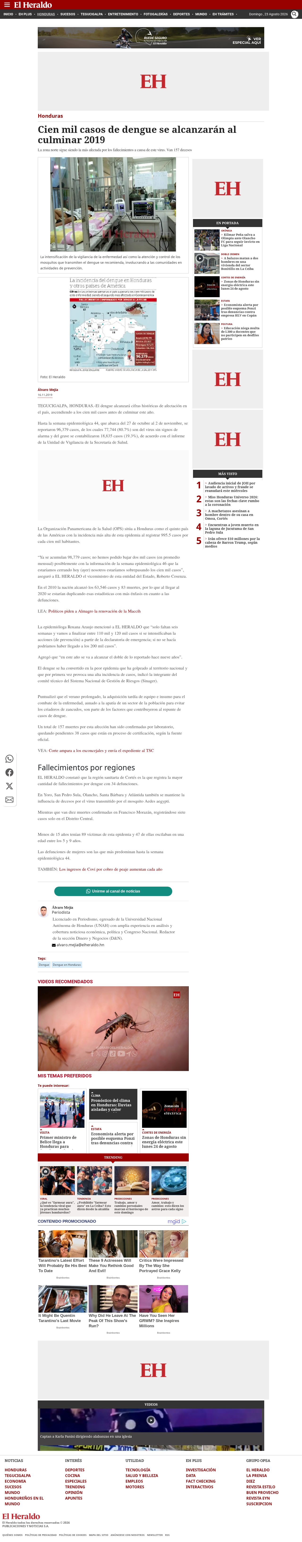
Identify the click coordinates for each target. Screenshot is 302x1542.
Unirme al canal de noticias (116, 891)
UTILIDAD (135, 1460)
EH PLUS (194, 1460)
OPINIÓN (74, 1492)
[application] (113, 1028)
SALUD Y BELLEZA (142, 1475)
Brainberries (62, 1277)
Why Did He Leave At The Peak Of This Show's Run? (112, 1320)
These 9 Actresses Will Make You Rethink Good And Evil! (111, 1265)
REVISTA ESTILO (260, 1486)
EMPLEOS (134, 1481)
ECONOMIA (15, 1481)
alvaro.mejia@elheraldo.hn (80, 944)
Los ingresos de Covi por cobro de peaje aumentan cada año (110, 869)
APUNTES (73, 1498)
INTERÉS (73, 1460)
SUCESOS (13, 1486)
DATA (191, 1475)
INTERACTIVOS (199, 1486)
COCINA (72, 1475)
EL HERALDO (258, 1470)
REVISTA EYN (258, 1498)
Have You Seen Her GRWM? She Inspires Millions (159, 1320)
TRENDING (75, 1486)
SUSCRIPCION (259, 1503)
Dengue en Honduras (67, 965)
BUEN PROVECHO (262, 1492)
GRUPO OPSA (258, 1460)
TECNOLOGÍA (138, 1470)
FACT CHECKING (201, 1481)
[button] (9, 758)
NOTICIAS (14, 1460)
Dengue (44, 965)
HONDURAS (16, 1470)
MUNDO (12, 1492)
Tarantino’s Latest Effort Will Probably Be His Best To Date (62, 1265)
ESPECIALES (76, 1481)
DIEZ (250, 1481)
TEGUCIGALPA (18, 1475)
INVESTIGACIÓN (201, 1470)
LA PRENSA (256, 1475)
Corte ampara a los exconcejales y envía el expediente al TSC (101, 750)
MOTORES (135, 1486)
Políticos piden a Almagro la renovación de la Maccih (94, 611)
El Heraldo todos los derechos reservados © (36, 1522)
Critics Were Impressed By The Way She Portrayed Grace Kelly (161, 1265)
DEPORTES (74, 1470)
